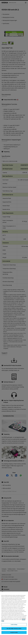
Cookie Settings (14, 624)
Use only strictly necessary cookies (14, 628)
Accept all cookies (14, 632)
